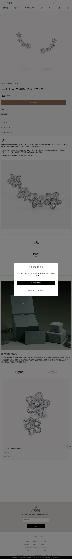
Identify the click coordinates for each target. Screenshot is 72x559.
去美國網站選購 (36, 283)
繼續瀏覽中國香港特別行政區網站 (36, 290)
